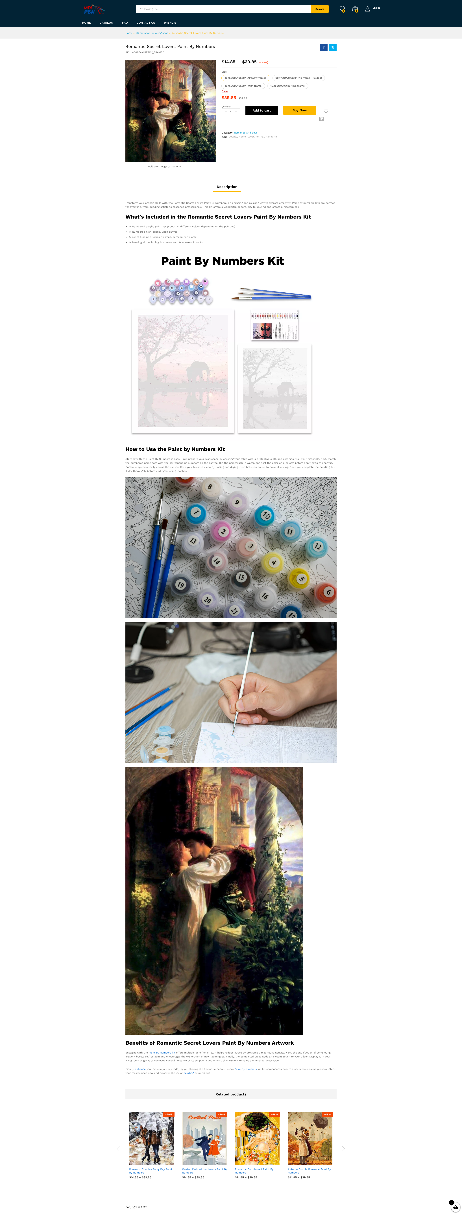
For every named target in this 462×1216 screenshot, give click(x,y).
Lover (250, 136)
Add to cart (262, 110)
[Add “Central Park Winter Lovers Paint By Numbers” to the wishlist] (208, 1161)
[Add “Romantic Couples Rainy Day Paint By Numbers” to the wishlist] (155, 1161)
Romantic (272, 136)
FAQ (125, 22)
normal (260, 136)
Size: (224, 71)
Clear (225, 91)
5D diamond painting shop (152, 33)
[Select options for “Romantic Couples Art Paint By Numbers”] (244, 1161)
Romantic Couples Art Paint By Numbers (254, 1171)
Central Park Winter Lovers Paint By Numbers (204, 1171)
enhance (140, 1069)
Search (319, 9)
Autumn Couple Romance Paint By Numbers (309, 1171)
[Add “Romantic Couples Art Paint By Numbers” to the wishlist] (261, 1161)
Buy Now (300, 110)
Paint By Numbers (245, 1069)
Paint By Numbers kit (162, 1052)
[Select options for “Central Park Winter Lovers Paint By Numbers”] (191, 1161)
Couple (232, 136)
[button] (246, 78)
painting (189, 1072)
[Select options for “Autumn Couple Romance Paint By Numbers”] (297, 1161)
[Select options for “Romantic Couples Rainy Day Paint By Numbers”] (139, 1161)
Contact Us (146, 22)
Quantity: (226, 107)
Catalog (106, 22)
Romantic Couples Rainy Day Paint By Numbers (150, 1171)
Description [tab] (227, 186)
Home (86, 22)
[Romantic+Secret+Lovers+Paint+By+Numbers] (333, 47)
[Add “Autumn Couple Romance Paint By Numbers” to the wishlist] (314, 1161)
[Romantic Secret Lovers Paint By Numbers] (324, 47)
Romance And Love (246, 132)
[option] (151, 1148)
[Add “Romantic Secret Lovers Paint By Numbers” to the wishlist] (326, 110)
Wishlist (171, 22)
